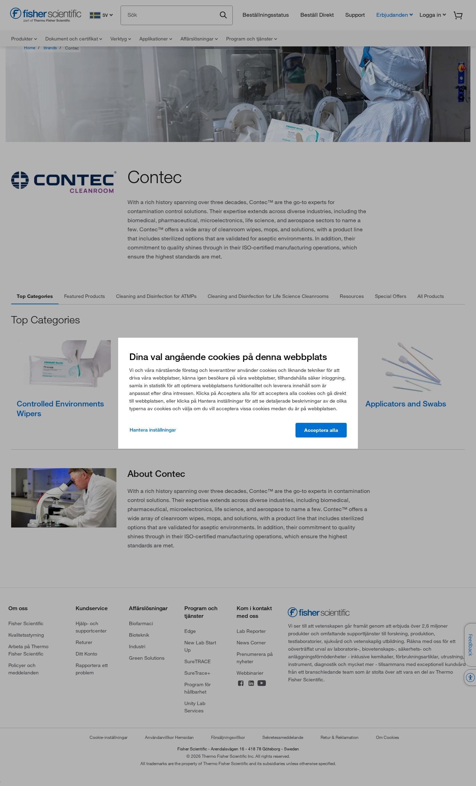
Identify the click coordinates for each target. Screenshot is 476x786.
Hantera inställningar (153, 430)
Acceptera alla (321, 430)
